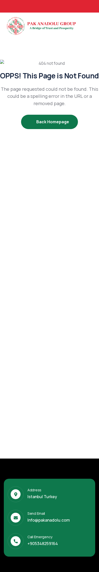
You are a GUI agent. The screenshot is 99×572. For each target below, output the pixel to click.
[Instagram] (85, 6)
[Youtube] (94, 6)
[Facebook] (66, 6)
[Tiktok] (76, 6)
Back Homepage (52, 122)
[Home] (42, 25)
